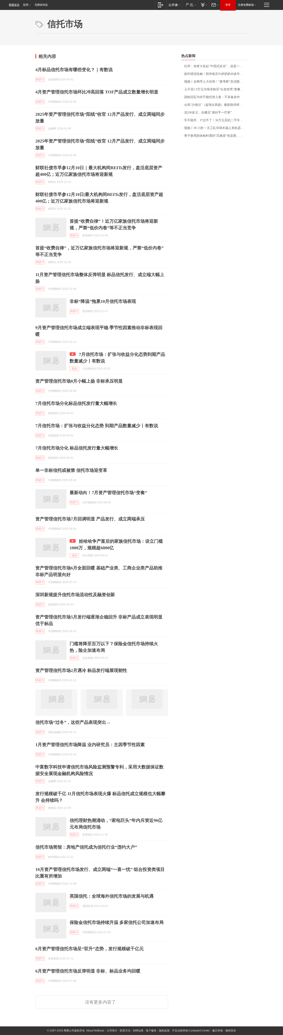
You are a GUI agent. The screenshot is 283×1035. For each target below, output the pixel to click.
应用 (25, 4)
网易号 (40, 79)
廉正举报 (217, 1030)
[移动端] (160, 4)
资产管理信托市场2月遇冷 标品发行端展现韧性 (81, 670)
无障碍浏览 (41, 4)
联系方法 (125, 1030)
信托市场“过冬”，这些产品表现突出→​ (73, 722)
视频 (74, 368)
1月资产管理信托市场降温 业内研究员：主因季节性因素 (90, 744)
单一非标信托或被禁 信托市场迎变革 (71, 470)
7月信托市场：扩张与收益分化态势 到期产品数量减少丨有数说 (96, 425)
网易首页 (14, 4)
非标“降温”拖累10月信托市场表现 (103, 301)
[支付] (203, 4)
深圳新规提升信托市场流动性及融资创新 (75, 594)
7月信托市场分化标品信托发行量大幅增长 (76, 403)
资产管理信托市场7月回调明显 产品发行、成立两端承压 (90, 518)
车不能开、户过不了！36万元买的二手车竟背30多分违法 (216, 120)
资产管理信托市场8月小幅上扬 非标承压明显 (79, 381)
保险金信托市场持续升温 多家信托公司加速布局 (117, 922)
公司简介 (112, 1030)
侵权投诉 (230, 1030)
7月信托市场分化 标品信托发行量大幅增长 (76, 447)
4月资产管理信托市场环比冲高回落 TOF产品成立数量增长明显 (96, 91)
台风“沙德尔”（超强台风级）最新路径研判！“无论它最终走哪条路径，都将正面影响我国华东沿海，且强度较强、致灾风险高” (216, 104)
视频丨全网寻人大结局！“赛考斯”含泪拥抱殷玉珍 (216, 81)
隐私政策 (164, 1030)
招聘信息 (138, 1030)
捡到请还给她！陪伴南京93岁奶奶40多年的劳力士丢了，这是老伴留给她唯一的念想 (216, 74)
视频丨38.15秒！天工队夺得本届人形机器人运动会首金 (216, 128)
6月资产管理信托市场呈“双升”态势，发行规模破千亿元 (89, 948)
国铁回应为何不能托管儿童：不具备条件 (212, 97)
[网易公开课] (174, 4)
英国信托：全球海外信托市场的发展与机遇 (112, 896)
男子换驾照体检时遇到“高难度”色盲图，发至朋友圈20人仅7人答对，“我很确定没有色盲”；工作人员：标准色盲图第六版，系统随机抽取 (216, 135)
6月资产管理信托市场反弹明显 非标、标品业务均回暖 (87, 971)
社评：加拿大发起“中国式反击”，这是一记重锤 (216, 66)
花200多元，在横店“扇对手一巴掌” (208, 112)
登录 (228, 4)
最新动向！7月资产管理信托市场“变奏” (108, 492)
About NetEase (95, 1030)
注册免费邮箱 (246, 4)
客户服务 (151, 1030)
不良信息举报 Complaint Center (191, 1030)
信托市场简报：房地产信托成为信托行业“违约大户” (86, 847)
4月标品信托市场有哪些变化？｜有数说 (74, 69)
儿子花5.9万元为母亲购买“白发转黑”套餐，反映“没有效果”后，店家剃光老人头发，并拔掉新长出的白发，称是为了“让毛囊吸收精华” (216, 89)
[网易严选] (190, 4)
